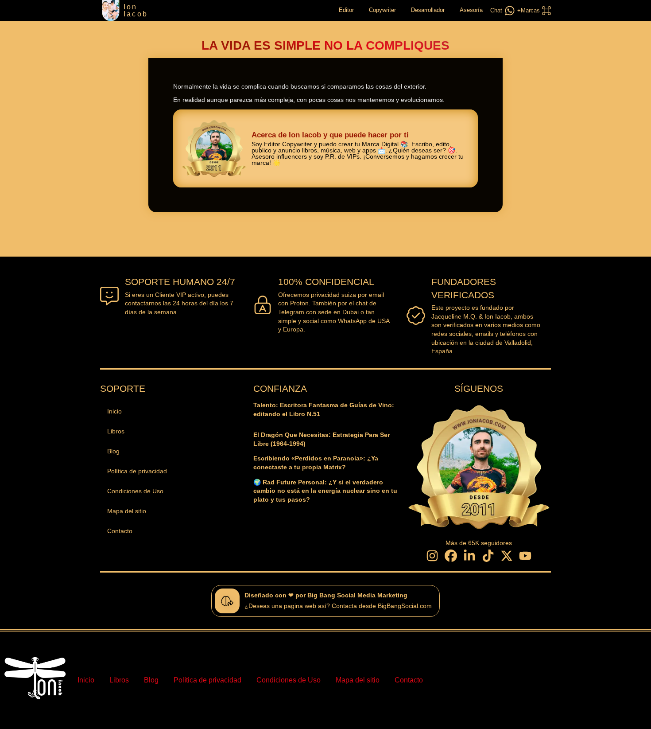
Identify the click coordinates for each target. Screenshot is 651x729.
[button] (533, 10)
